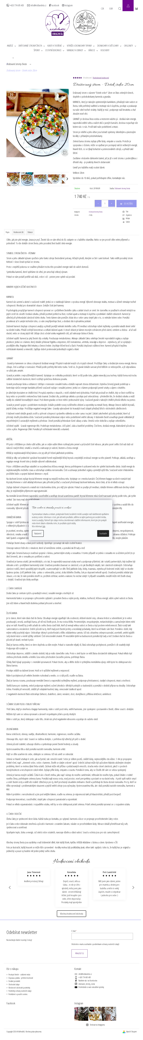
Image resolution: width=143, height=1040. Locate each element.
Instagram (68, 5)
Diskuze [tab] (30, 232)
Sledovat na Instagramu (97, 1024)
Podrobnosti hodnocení (101, 77)
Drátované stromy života (122, 188)
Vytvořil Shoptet (131, 1031)
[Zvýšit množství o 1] (111, 203)
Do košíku (128, 203)
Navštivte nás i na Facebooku (87, 980)
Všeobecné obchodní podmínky (19, 987)
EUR (111, 8)
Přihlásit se (79, 953)
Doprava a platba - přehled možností (21, 978)
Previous (9, 887)
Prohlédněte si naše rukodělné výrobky (91, 987)
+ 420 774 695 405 (84, 977)
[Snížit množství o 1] (98, 203)
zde (44, 526)
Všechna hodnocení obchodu (71, 913)
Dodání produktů (14, 981)
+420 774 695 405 (17, 5)
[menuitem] (11, 45)
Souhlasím (103, 533)
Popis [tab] (7, 232)
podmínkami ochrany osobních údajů (106, 944)
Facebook (55, 5)
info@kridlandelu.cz (38, 5)
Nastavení (37, 533)
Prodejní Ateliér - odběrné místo (19, 974)
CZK (102, 8)
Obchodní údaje (14, 984)
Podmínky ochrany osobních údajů (20, 991)
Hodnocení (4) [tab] (18, 232)
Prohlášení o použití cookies (18, 994)
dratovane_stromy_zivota (86, 984)
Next (133, 887)
